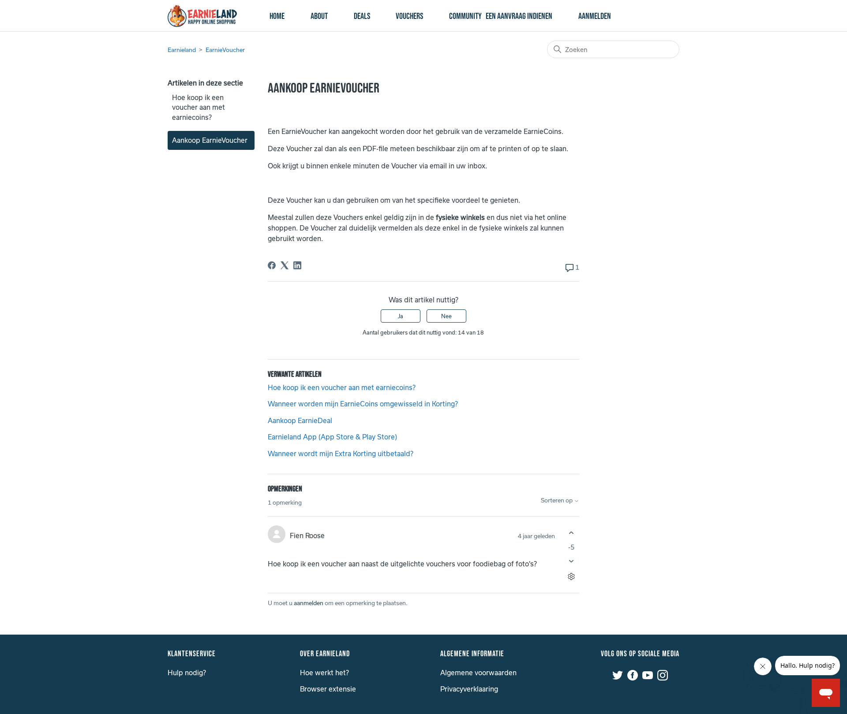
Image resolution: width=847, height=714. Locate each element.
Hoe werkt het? (324, 673)
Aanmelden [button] (594, 16)
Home (277, 16)
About (319, 16)
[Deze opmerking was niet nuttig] (571, 561)
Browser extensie (328, 689)
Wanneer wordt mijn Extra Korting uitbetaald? (340, 453)
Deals (362, 16)
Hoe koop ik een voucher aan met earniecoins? (198, 107)
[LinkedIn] (297, 265)
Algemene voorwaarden (478, 673)
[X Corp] (285, 265)
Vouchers (409, 16)
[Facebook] (272, 265)
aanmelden (308, 602)
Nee (446, 316)
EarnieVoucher (225, 49)
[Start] (202, 16)
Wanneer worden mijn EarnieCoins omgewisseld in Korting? (363, 404)
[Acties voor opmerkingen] (571, 576)
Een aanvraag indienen (519, 16)
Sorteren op (557, 500)
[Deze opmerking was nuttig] (571, 533)
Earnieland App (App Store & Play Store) (332, 437)
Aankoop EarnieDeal (300, 420)
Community (465, 16)
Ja (400, 316)
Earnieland (182, 49)
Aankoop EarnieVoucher (209, 140)
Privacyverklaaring (469, 689)
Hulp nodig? (187, 673)
